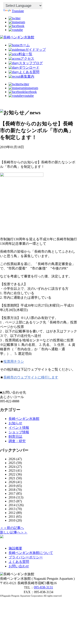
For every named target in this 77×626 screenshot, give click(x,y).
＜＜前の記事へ (12, 528)
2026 (12, 459)
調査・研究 (17, 441)
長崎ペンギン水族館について (31, 553)
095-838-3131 (43, 587)
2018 (12, 489)
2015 (12, 501)
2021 (12, 478)
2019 (12, 486)
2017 (12, 493)
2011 (12, 516)
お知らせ (15, 423)
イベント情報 (19, 427)
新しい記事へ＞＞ (13, 532)
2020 (12, 482)
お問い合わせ (19, 566)
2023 (12, 470)
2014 (12, 505)
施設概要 (15, 548)
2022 (12, 474)
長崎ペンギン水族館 (24, 418)
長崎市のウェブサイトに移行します (30, 377)
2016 (12, 497)
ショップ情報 (19, 432)
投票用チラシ (13, 361)
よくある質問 (19, 562)
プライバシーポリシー (26, 557)
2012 (12, 512)
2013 (12, 509)
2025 (12, 463)
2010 (12, 520)
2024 (12, 466)
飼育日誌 (15, 436)
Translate (18, 11)
